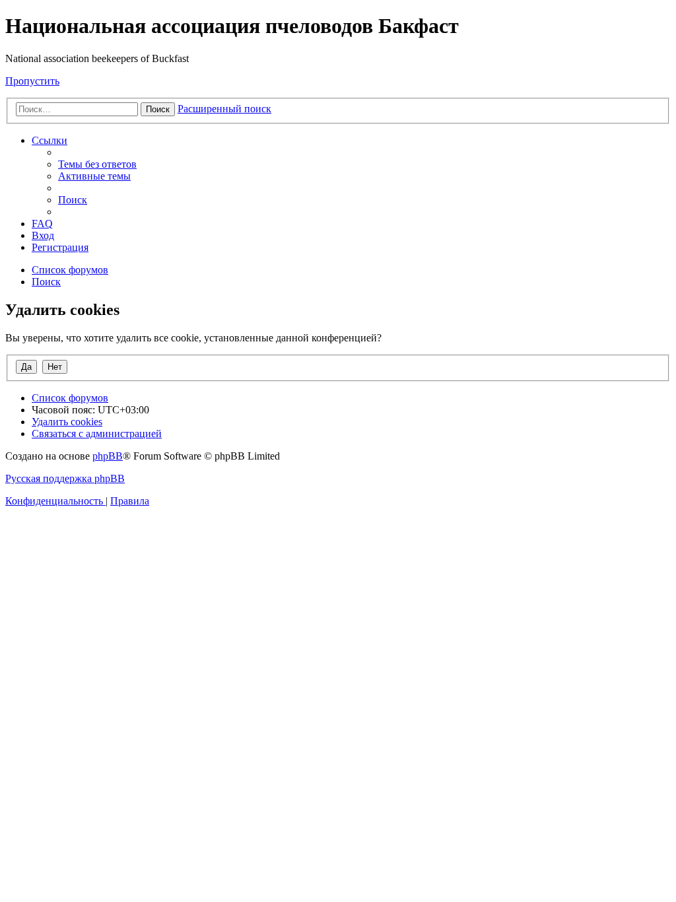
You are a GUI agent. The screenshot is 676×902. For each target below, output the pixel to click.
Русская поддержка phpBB (65, 478)
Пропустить (32, 81)
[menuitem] (97, 164)
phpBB (107, 456)
